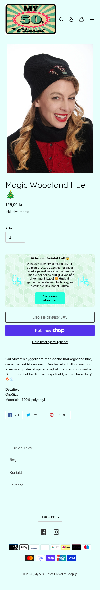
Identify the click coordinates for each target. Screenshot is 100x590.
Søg (13, 459)
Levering (16, 485)
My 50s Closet (43, 574)
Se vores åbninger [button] (50, 298)
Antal (9, 228)
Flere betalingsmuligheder (50, 342)
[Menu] (92, 19)
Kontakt (16, 472)
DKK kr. (48, 517)
